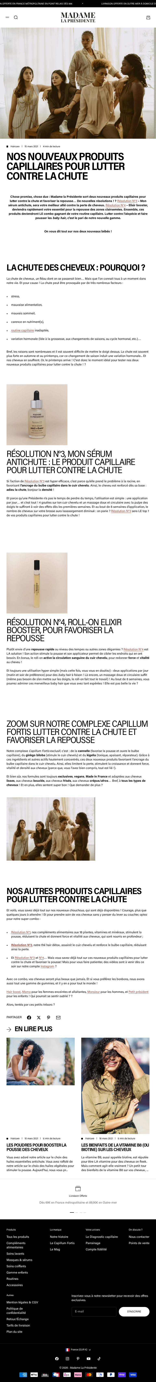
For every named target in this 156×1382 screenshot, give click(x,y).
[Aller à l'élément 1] (72, 1212)
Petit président (138, 992)
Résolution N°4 (116, 205)
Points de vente (139, 1243)
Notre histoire (59, 1237)
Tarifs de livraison (18, 1325)
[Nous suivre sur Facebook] (57, 1359)
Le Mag (55, 1249)
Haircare (15, 146)
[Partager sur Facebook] (29, 1017)
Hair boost (13, 992)
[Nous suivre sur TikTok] (99, 1359)
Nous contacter (139, 1237)
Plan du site (14, 1332)
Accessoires (14, 1285)
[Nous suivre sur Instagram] (67, 1359)
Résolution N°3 (127, 201)
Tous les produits (17, 1237)
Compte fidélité (96, 1249)
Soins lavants (15, 1253)
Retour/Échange (17, 1319)
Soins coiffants (16, 1266)
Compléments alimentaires (15, 1245)
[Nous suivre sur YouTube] (89, 1359)
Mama (26, 992)
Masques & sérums (19, 1260)
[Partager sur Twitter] (38, 1017)
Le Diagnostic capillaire (102, 1237)
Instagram (47, 966)
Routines (12, 1279)
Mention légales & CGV (22, 1302)
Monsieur (93, 992)
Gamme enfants (17, 1272)
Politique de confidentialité (16, 1311)
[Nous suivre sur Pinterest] (78, 1359)
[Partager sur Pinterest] (48, 1017)
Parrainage (93, 1243)
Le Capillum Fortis (62, 1243)
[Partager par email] (58, 1017)
